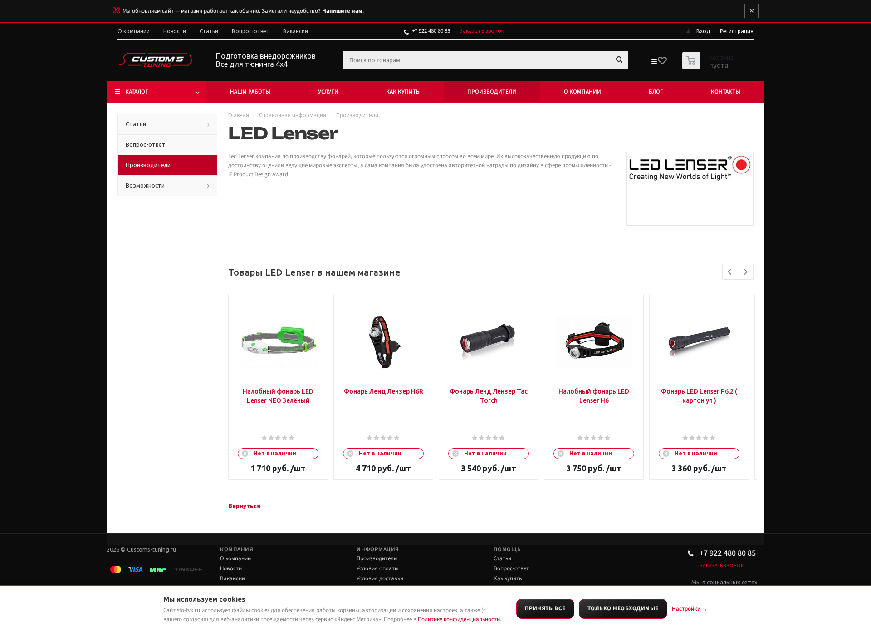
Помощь (507, 549)
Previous (730, 271)
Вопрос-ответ (511, 568)
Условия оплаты (378, 568)
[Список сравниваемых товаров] (653, 63)
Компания (236, 549)
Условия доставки (380, 578)
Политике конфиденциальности (459, 619)
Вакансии (232, 578)
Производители (491, 92)
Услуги (328, 92)
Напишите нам (342, 11)
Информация (378, 549)
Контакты (725, 92)
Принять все (545, 608)
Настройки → (690, 609)
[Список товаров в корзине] (709, 67)
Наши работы (250, 92)
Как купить (403, 92)
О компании (582, 92)
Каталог (136, 92)
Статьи (502, 558)
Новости (231, 568)
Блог (656, 92)
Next (745, 271)
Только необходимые (623, 608)
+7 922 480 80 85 (431, 31)
